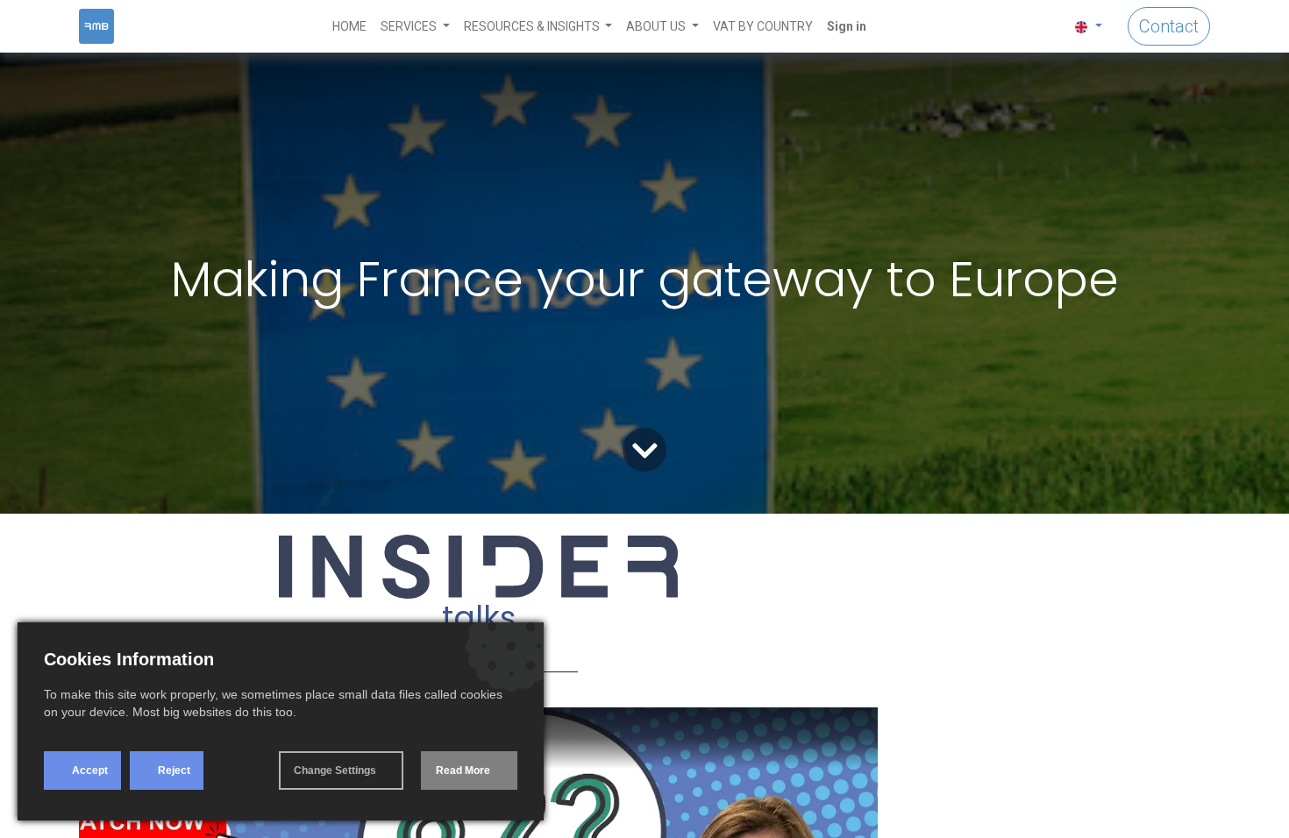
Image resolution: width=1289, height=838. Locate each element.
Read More (463, 770)
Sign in (846, 26)
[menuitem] (349, 27)
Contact (1169, 26)
